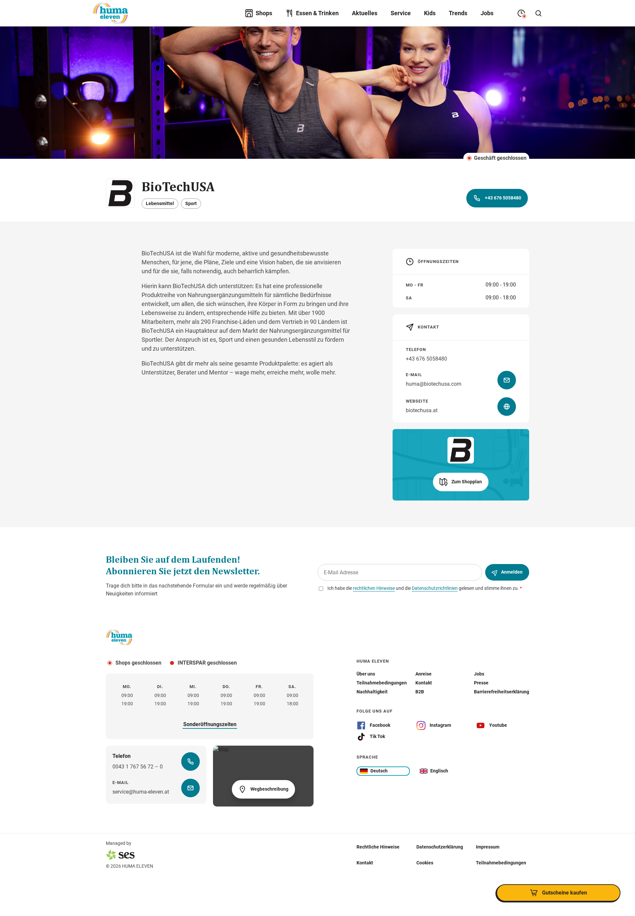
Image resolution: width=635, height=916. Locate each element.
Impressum (487, 847)
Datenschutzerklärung (439, 847)
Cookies (424, 862)
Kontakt (365, 862)
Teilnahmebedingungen (501, 862)
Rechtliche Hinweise (378, 847)
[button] (460, 482)
